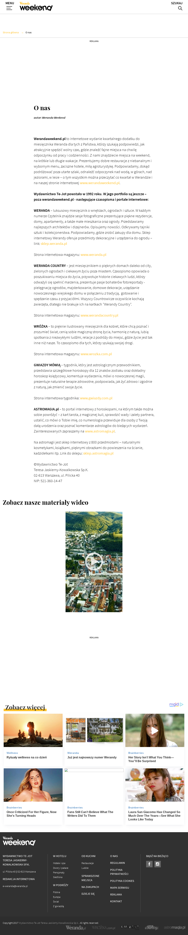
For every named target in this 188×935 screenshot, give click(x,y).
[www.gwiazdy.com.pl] (130, 927)
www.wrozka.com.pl (96, 354)
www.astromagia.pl (100, 431)
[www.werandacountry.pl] (151, 927)
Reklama (116, 894)
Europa (56, 897)
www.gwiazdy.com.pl (96, 398)
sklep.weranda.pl (54, 243)
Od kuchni (88, 856)
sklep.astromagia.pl (98, 453)
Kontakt (116, 901)
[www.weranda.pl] (76, 927)
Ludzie (85, 868)
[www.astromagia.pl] (174, 927)
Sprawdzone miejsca (90, 878)
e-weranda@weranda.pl (15, 886)
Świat (56, 901)
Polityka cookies (122, 881)
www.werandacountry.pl (99, 315)
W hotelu (59, 856)
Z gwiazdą (58, 906)
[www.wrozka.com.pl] (103, 927)
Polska (56, 892)
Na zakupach (90, 887)
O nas (114, 856)
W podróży (60, 885)
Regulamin (117, 863)
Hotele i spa (59, 863)
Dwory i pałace (60, 868)
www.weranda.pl (93, 254)
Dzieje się (88, 894)
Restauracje (88, 863)
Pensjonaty (58, 872)
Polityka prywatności (119, 872)
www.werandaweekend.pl (100, 182)
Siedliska (57, 877)
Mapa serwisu (119, 888)
